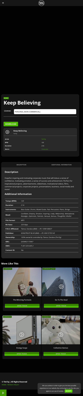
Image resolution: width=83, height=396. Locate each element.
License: (7, 111)
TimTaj (44, 139)
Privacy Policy (13, 385)
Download (10, 124)
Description (21, 165)
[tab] (21, 164)
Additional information (61, 165)
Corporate (45, 149)
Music (6, 98)
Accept (68, 391)
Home (4, 385)
